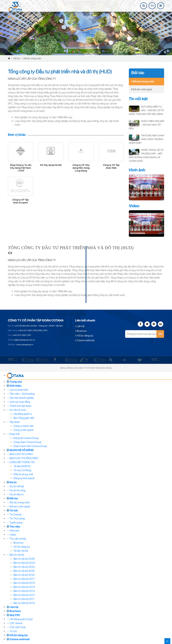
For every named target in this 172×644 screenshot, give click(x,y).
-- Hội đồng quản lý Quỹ (20, 619)
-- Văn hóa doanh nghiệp (20, 397)
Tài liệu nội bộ (20, 550)
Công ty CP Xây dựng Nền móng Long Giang (81, 168)
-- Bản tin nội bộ (15, 554)
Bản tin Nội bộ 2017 (24, 578)
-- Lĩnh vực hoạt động (18, 401)
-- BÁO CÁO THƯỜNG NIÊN (22, 458)
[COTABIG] (84, 359)
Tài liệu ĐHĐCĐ (22, 466)
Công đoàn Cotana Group (27, 442)
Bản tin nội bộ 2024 (24, 566)
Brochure (81, 330)
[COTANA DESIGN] (100, 359)
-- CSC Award (14, 623)
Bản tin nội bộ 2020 (24, 570)
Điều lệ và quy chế (23, 474)
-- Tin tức (12, 631)
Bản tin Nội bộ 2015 (24, 582)
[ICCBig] (13, 359)
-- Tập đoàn (13, 422)
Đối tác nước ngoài (142, 89)
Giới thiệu (15, 385)
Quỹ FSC (14, 615)
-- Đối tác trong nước (18, 502)
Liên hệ (80, 326)
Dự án (13, 482)
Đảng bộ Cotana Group (26, 438)
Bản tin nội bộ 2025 (24, 558)
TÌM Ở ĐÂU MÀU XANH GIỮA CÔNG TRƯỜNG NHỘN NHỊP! (146, 139)
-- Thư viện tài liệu (16, 538)
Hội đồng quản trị (22, 413)
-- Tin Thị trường (16, 518)
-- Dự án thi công (16, 490)
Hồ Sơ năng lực (84, 335)
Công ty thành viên (23, 426)
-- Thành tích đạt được (19, 405)
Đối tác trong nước (32, 58)
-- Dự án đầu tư (15, 494)
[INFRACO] (28, 359)
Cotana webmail (85, 340)
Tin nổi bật (138, 98)
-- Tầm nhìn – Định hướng (21, 393)
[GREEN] (139, 359)
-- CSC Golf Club (16, 627)
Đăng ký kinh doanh (24, 478)
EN (152, 5)
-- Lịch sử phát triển (17, 389)
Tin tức (13, 510)
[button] (162, 187)
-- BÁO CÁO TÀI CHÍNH (20, 454)
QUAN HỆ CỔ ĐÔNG (21, 450)
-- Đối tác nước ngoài (18, 506)
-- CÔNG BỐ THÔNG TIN (21, 462)
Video (134, 205)
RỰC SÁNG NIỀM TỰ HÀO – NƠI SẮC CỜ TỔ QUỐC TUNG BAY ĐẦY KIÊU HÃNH (146, 110)
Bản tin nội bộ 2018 (23, 574)
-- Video (11, 534)
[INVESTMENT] (43, 359)
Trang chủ (15, 381)
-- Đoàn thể (13, 434)
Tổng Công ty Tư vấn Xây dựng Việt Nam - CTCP (20, 168)
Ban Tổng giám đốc (23, 417)
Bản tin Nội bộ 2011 (23, 599)
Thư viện (14, 526)
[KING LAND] (55, 359)
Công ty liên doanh (23, 430)
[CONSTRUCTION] (71, 359)
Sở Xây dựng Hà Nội (50, 165)
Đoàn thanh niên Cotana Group (30, 446)
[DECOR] (110, 359)
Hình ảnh (137, 169)
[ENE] (125, 359)
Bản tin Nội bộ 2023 (24, 562)
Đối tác (16, 58)
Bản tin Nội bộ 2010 (24, 603)
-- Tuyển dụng (14, 522)
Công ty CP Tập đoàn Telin (111, 166)
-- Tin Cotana (14, 514)
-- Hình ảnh (13, 530)
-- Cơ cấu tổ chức (16, 409)
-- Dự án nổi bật (15, 486)
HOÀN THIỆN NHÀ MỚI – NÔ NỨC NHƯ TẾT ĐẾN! (146, 125)
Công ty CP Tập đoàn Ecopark (20, 201)
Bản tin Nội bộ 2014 (24, 587)
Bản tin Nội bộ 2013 (24, 591)
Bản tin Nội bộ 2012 (24, 595)
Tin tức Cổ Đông (22, 470)
